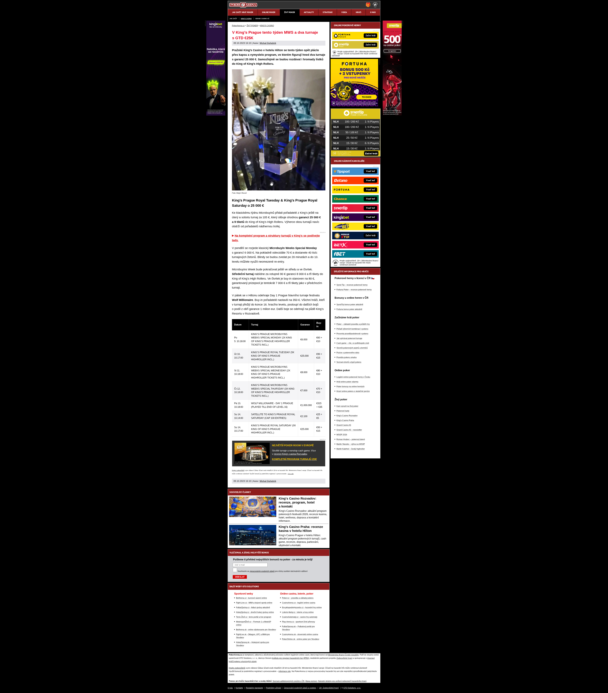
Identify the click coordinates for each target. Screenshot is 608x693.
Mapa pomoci (311, 681)
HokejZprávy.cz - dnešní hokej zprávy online (255, 612)
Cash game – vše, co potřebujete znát (352, 343)
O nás (230, 688)
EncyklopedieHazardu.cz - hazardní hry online (302, 607)
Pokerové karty (342, 411)
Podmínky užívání (273, 688)
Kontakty (239, 688)
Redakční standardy (254, 688)
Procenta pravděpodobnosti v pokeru (352, 334)
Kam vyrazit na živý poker (347, 406)
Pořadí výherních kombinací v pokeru (352, 329)
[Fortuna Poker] (354, 105)
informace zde (285, 671)
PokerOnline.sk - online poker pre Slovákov (300, 639)
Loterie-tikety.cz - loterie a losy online (298, 612)
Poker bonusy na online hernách (350, 386)
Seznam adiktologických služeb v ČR (288, 681)
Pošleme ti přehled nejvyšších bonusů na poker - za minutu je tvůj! (273, 559)
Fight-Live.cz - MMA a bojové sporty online (254, 603)
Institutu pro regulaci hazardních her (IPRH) (290, 658)
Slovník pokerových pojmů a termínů (352, 348)
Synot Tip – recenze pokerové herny (351, 285)
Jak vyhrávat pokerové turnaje (349, 338)
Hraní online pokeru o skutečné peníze (353, 391)
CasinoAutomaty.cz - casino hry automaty (299, 617)
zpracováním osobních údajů (262, 571)
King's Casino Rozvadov (347, 416)
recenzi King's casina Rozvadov (290, 454)
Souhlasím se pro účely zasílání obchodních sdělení (272, 571)
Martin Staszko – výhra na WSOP (350, 444)
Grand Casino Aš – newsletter (349, 430)
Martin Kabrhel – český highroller (350, 449)
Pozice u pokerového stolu (347, 353)
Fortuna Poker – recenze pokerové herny (354, 290)
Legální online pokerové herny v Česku (353, 377)
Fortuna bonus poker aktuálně (349, 309)
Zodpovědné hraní (344, 658)
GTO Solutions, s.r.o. (352, 688)
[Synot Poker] (392, 114)
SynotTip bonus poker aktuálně (349, 304)
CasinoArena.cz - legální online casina (298, 603)
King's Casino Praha (345, 420)
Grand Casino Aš (262, 19)
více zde (291, 474)
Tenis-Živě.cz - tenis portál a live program (253, 617)
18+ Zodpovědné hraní (329, 688)
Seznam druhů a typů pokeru (348, 362)
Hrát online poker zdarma (347, 382)
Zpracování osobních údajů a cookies (300, 688)
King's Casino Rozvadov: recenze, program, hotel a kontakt (297, 502)
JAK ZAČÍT (233, 19)
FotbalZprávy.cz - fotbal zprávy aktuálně (253, 607)
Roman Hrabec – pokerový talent (350, 439)
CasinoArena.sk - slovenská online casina (300, 634)
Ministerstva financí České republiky (343, 655)
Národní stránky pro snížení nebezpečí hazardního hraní (342, 681)
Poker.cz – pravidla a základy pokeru (298, 598)
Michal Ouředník (268, 43)
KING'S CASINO (246, 19)
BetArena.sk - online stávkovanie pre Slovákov (256, 630)
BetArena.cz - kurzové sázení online (251, 598)
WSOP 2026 (341, 435)
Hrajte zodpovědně (238, 470)
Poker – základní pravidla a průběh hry (353, 324)
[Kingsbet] (215, 114)
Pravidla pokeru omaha (346, 357)
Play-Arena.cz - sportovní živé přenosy (298, 622)
